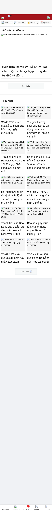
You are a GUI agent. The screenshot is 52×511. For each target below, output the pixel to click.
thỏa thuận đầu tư (12, 30)
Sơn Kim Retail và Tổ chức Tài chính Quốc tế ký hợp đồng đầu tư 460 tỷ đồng (25, 71)
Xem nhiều (21, 22)
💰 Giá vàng (33, 22)
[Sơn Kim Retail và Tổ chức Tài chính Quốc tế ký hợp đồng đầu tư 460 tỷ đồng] (26, 48)
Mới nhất (8, 22)
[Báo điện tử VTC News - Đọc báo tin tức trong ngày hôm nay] (17, 17)
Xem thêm (26, 86)
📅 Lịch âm (45, 22)
